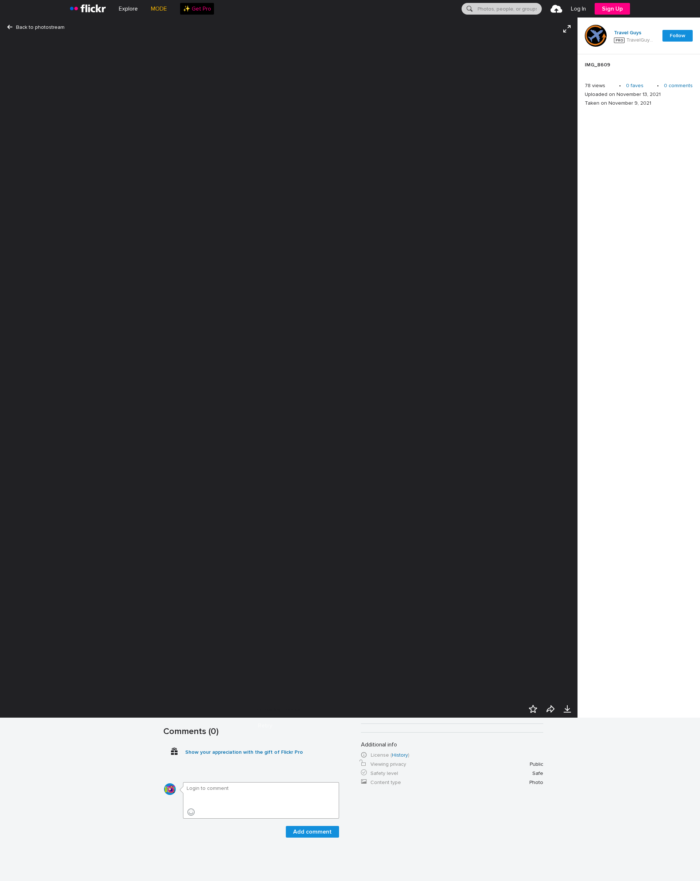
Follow (677, 35)
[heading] (88, 9)
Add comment (312, 831)
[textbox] (509, 9)
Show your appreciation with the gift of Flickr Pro (244, 752)
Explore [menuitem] (128, 8)
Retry (265, 725)
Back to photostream (40, 27)
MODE (159, 8)
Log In (578, 8)
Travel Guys (627, 32)
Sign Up (612, 8)
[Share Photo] (550, 708)
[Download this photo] (567, 709)
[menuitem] (197, 9)
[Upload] (556, 9)
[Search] (469, 9)
